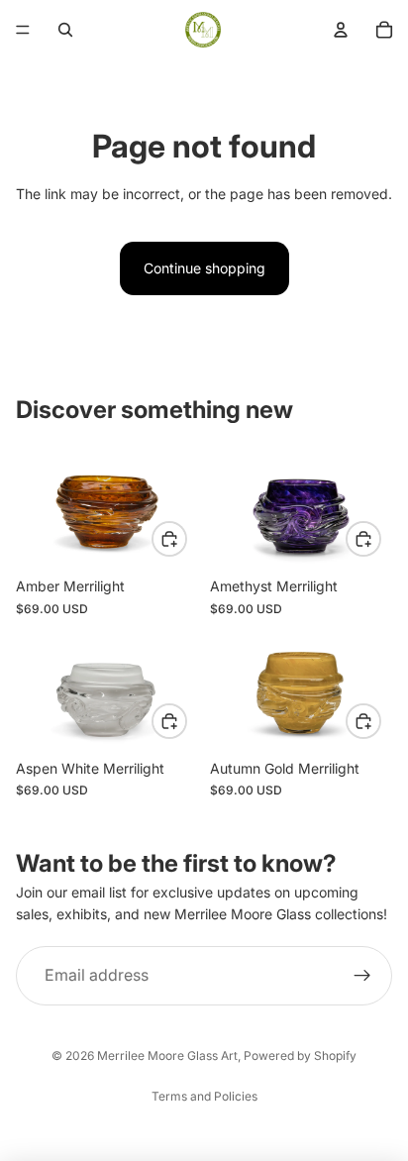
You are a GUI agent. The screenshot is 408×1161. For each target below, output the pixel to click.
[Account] (340, 30)
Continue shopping (204, 268)
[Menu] (23, 30)
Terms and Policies (204, 1096)
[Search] (65, 30)
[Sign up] (362, 976)
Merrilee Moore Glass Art (167, 1055)
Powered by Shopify (300, 1055)
